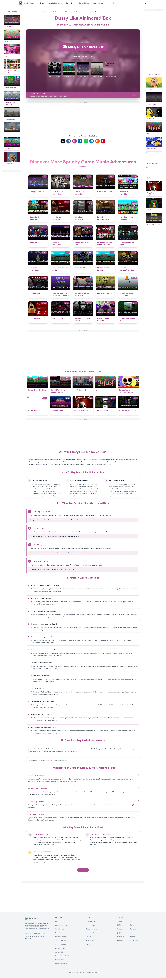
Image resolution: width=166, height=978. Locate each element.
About (88, 948)
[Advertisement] (12, 201)
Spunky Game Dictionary (64, 956)
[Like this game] (134, 95)
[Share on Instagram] (74, 141)
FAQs (88, 944)
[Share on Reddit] (97, 141)
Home (42, 3)
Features (89, 937)
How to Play (90, 940)
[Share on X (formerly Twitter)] (63, 141)
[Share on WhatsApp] (86, 141)
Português (120, 937)
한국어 (119, 933)
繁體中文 (120, 925)
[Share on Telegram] (91, 141)
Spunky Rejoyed (60, 940)
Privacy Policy (91, 925)
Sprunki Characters (62, 948)
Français (133, 929)
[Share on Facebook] (68, 141)
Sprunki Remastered (62, 964)
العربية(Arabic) (135, 940)
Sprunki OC (59, 952)
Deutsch (120, 929)
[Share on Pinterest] (103, 141)
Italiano (132, 937)
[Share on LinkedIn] (80, 141)
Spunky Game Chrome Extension (35, 933)
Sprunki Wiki (59, 960)
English (119, 921)
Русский (120, 940)
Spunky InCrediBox (55, 3)
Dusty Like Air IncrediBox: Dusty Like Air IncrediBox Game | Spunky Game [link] (76, 12)
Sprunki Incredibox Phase (43, 12)
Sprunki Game (84, 3)
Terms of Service (92, 929)
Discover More (91, 933)
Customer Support (92, 921)
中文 (131, 921)
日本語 (132, 925)
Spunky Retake (60, 944)
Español (132, 933)
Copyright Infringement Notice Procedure (34, 937)
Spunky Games (98, 3)
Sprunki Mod (70, 3)
